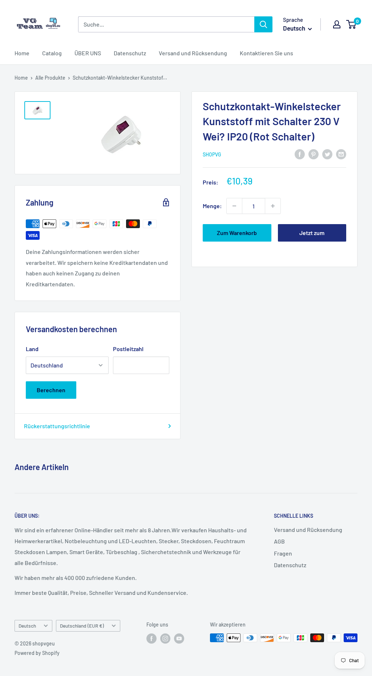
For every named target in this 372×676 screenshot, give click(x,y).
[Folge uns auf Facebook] (151, 638)
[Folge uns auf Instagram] (165, 638)
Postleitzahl (128, 348)
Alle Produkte (50, 78)
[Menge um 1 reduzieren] (234, 206)
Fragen (283, 553)
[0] (351, 24)
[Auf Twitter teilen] (327, 153)
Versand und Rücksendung (193, 52)
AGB (279, 541)
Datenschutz (130, 52)
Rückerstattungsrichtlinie (57, 425)
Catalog (52, 52)
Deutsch (27, 626)
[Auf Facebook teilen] (300, 153)
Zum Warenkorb (237, 232)
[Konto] (336, 24)
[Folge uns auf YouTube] (179, 638)
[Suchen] (263, 24)
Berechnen (51, 389)
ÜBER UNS (87, 52)
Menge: (212, 205)
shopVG (212, 154)
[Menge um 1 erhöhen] (272, 206)
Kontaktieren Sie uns (266, 52)
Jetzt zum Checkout (311, 235)
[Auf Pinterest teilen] (313, 153)
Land (32, 348)
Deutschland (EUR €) (82, 626)
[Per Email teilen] (341, 153)
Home (22, 52)
